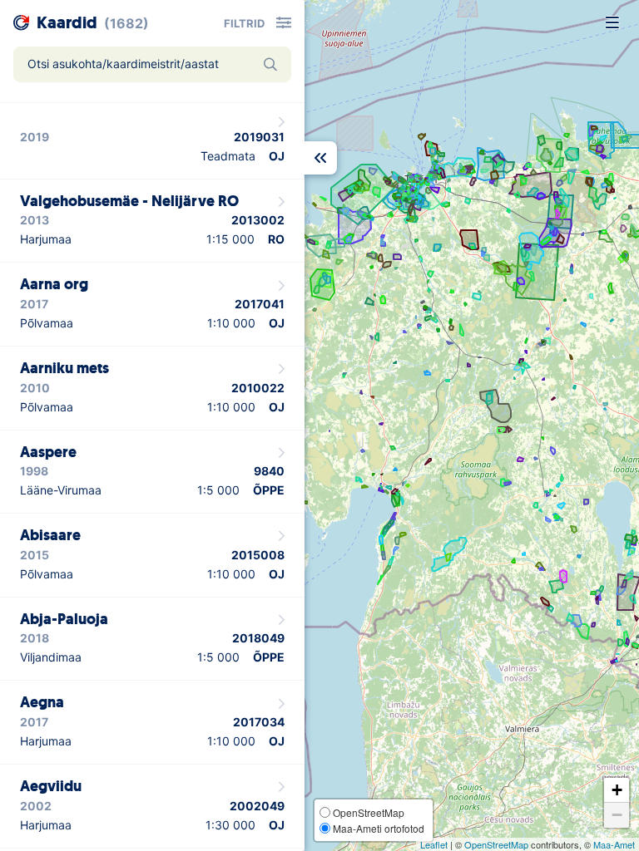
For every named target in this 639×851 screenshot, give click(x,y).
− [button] (617, 814)
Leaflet (434, 844)
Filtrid (244, 23)
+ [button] (617, 790)
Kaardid (67, 23)
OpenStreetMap (496, 844)
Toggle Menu (612, 22)
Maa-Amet (614, 844)
